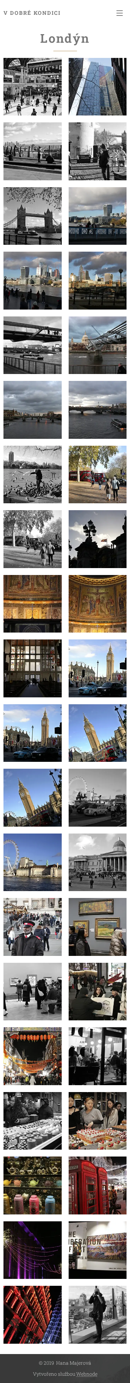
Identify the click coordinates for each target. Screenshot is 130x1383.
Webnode (86, 1374)
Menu (120, 13)
